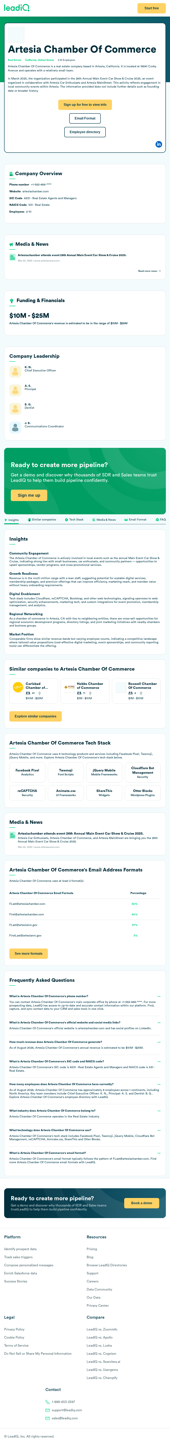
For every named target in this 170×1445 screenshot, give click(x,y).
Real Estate (80, 1116)
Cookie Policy (14, 1337)
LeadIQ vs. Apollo (100, 1337)
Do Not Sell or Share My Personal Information (38, 1353)
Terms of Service (16, 1345)
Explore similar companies (35, 716)
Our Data (93, 1297)
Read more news (147, 271)
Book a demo (141, 1203)
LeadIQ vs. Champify (102, 1378)
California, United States (39, 60)
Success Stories (15, 1281)
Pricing (92, 1249)
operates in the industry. (54, 1113)
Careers (92, 1281)
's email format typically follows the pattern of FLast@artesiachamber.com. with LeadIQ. (82, 1158)
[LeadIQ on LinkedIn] (160, 1437)
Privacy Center (98, 1305)
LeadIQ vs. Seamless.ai (103, 1361)
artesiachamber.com (91, 1028)
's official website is (80, 1025)
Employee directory (85, 132)
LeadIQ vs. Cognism (101, 1353)
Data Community (99, 1289)
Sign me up (29, 495)
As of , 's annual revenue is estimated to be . (76, 1045)
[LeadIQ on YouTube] (164, 1437)
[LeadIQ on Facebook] (154, 1437)
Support (92, 1273)
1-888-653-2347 (63, 1402)
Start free (151, 8)
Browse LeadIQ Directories (107, 1265)
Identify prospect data (20, 1249)
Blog (90, 1257)
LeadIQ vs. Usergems (102, 1369)
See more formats (28, 953)
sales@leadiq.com (65, 1418)
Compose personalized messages (28, 1265)
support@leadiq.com (67, 1410)
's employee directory (55, 1097)
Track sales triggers (18, 1257)
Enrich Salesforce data (20, 1273)
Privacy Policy (14, 1329)
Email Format (85, 118)
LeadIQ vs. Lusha (99, 1345)
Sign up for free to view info (85, 104)
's (82, 1066)
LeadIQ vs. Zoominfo (102, 1329)
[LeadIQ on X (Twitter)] (156, 1437)
